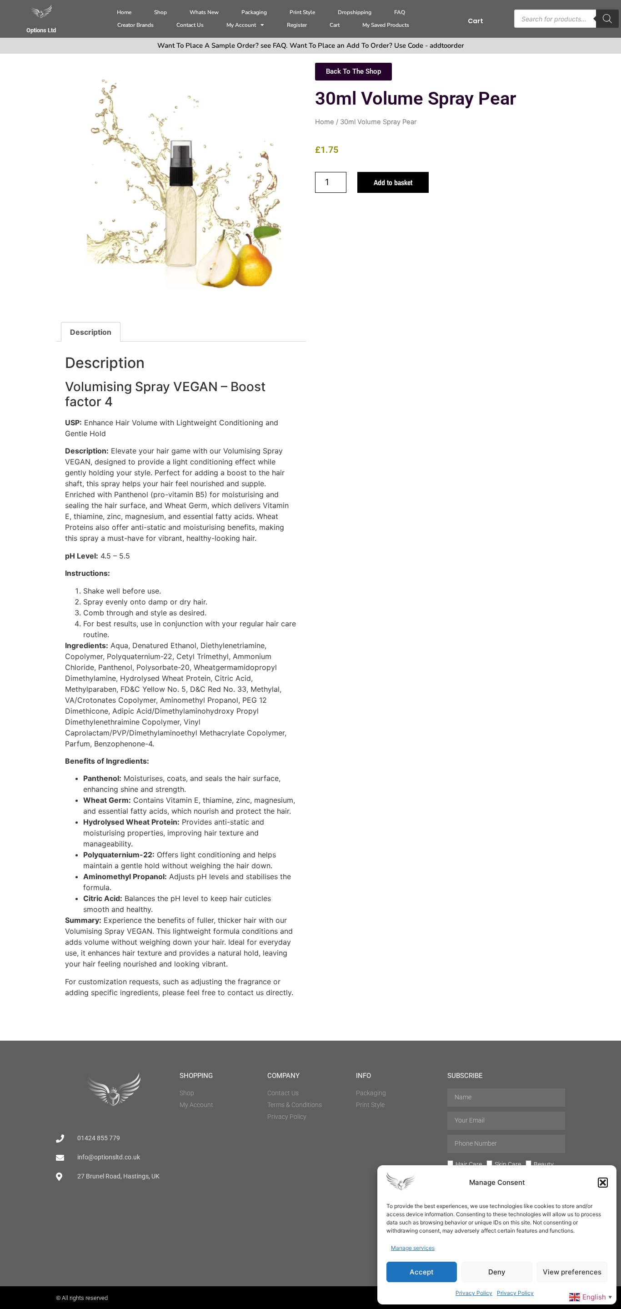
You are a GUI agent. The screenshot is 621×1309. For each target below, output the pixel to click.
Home (124, 12)
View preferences (572, 1272)
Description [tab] (90, 332)
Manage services (413, 1247)
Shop (160, 12)
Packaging (254, 12)
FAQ (399, 12)
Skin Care (508, 1164)
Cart (335, 25)
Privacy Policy (474, 1292)
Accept (422, 1272)
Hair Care (469, 1164)
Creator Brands (135, 25)
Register (297, 25)
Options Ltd (41, 30)
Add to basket (393, 182)
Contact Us (190, 25)
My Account (241, 25)
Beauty (544, 1164)
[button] (602, 1182)
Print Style (302, 12)
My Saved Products (385, 25)
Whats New (204, 12)
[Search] (607, 19)
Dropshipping (354, 12)
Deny (497, 1272)
